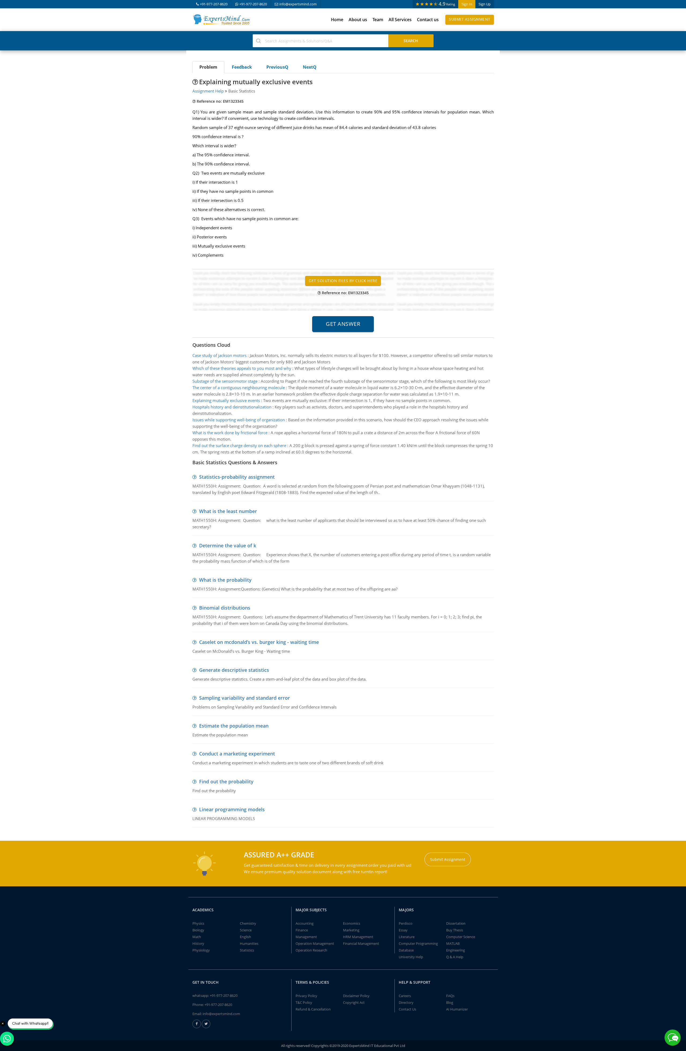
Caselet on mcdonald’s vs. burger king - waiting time (259, 642)
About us (358, 20)
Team (377, 20)
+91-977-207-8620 (214, 4)
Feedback (242, 67)
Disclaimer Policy (356, 995)
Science (246, 930)
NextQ (309, 67)
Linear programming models (232, 809)
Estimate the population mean (234, 725)
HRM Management (358, 936)
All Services (400, 20)
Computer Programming (418, 943)
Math (196, 936)
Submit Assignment (469, 19)
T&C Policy (304, 1002)
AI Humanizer (457, 1009)
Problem (208, 67)
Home (337, 20)
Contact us (428, 20)
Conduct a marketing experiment (237, 753)
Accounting (305, 923)
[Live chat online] (673, 1038)
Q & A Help (454, 956)
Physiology (201, 950)
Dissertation (455, 923)
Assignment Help (208, 91)
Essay (403, 930)
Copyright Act (354, 1002)
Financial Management (361, 943)
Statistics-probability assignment (237, 477)
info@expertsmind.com (298, 4)
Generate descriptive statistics (234, 670)
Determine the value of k (227, 545)
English (245, 936)
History (198, 943)
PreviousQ (277, 67)
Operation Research (311, 950)
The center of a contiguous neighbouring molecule (238, 387)
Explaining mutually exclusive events (226, 400)
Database (406, 950)
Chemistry (248, 923)
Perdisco (405, 923)
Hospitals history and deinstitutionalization (231, 407)
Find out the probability (226, 781)
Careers (405, 995)
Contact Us (407, 1009)
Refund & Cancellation (313, 1009)
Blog (449, 1002)
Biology (198, 930)
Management (306, 936)
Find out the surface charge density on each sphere (239, 445)
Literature (407, 936)
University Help (411, 956)
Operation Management (315, 943)
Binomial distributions (224, 607)
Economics (351, 923)
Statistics (247, 950)
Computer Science (460, 936)
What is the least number (228, 511)
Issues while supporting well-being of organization (238, 419)
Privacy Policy (306, 995)
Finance (302, 930)
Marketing (351, 930)
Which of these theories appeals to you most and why (241, 368)
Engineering (455, 950)
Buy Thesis (454, 930)
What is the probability (225, 580)
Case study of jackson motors (219, 355)
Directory (406, 1002)
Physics (198, 923)
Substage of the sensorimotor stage (225, 381)
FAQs (450, 995)
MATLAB (453, 943)
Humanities (249, 943)
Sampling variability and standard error (244, 698)
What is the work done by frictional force (229, 432)
